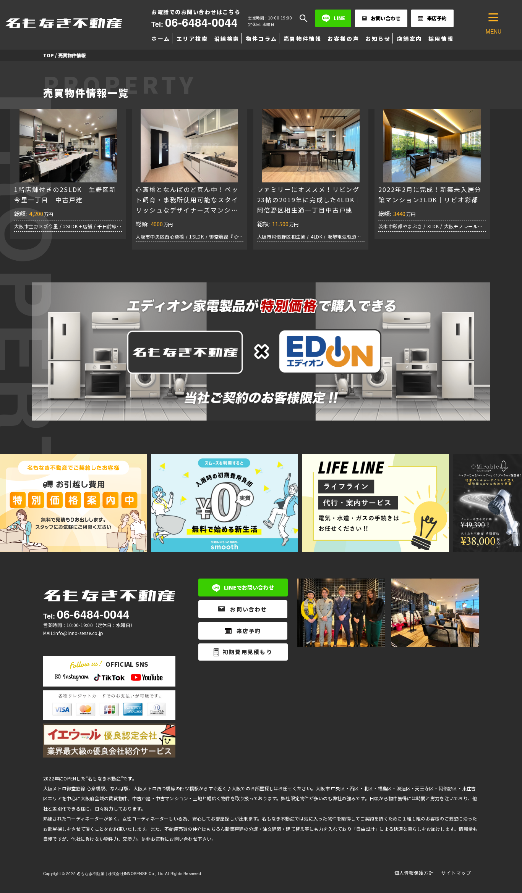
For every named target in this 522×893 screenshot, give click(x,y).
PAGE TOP (503, 859)
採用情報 (441, 38)
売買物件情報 (302, 38)
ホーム (160, 38)
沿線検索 (227, 38)
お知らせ (378, 38)
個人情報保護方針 (414, 872)
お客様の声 (343, 38)
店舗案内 (409, 38)
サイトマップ (456, 872)
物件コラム (261, 38)
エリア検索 (192, 38)
